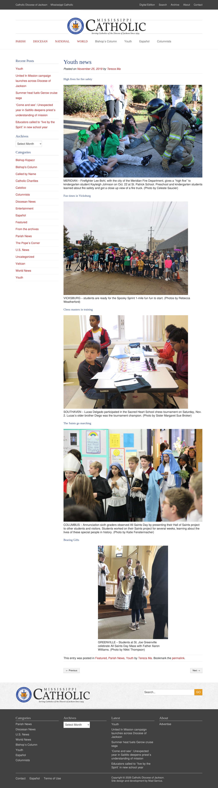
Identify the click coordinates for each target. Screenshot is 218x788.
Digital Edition (147, 5)
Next (196, 670)
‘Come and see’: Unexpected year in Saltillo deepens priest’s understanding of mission (35, 110)
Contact (198, 5)
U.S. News (22, 249)
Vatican (20, 263)
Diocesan (40, 41)
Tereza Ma (113, 68)
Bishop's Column (26, 167)
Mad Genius (155, 781)
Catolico (21, 187)
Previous (71, 670)
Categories (23, 718)
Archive (175, 5)
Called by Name (26, 174)
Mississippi (62, 5)
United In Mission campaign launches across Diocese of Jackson (33, 81)
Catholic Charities (27, 180)
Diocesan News (26, 201)
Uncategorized (25, 256)
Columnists (164, 41)
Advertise (165, 724)
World (82, 41)
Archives (70, 718)
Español (144, 41)
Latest (115, 718)
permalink (178, 658)
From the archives (27, 229)
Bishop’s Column (106, 41)
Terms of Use (52, 778)
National (62, 41)
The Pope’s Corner (28, 243)
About (186, 5)
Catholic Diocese (31, 5)
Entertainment (24, 208)
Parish (21, 41)
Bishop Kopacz (25, 160)
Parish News (116, 658)
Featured (101, 658)
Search (163, 5)
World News (23, 270)
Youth (128, 41)
